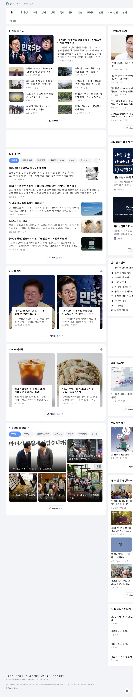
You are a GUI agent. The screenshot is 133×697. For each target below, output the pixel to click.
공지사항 (44, 675)
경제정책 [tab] (41, 160)
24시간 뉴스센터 (32, 675)
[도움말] (101, 271)
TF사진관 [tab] (82, 434)
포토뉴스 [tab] (15, 434)
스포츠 (25, 4)
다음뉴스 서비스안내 (14, 675)
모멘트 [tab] (70, 434)
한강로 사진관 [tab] (43, 434)
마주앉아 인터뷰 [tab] (57, 160)
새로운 (57, 121)
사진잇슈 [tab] (58, 434)
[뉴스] (12, 4)
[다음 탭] (99, 160)
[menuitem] (11, 12)
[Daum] (8, 4)
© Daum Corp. (12, 688)
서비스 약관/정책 (58, 675)
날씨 (31, 4)
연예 (18, 4)
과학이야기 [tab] (27, 160)
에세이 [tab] (14, 160)
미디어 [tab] (72, 160)
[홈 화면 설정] (127, 691)
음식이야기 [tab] (85, 160)
